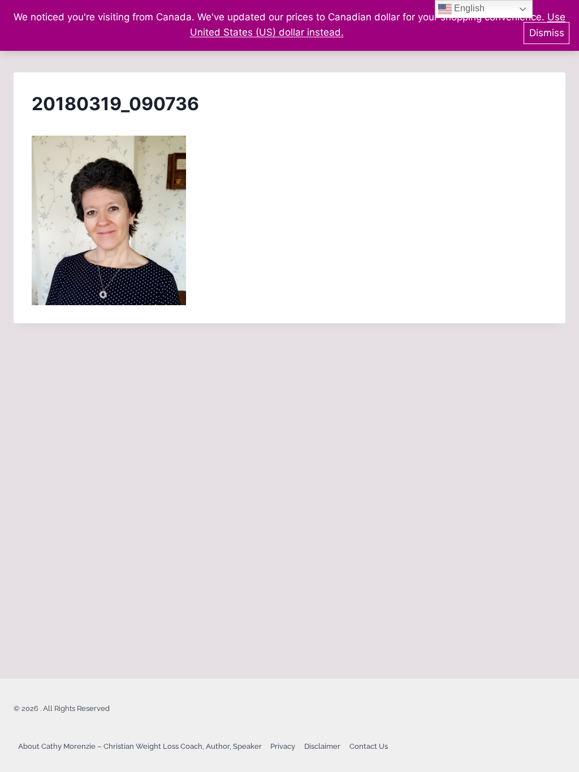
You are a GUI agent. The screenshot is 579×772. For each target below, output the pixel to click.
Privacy (282, 746)
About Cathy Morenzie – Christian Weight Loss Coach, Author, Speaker (140, 746)
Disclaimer (322, 746)
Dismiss (546, 32)
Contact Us (368, 746)
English (468, 8)
